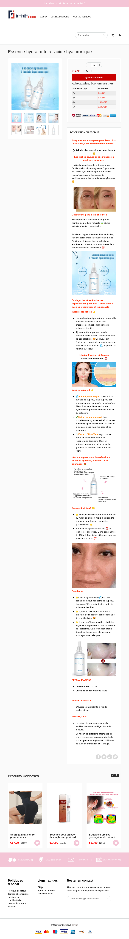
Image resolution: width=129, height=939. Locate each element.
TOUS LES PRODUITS (59, 17)
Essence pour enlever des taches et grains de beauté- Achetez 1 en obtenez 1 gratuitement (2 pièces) (36, 836)
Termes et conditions (18, 894)
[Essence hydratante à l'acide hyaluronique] (35, 86)
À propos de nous (46, 890)
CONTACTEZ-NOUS (82, 17)
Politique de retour (17, 890)
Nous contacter (45, 893)
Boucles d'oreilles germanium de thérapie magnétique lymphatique (76, 836)
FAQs (40, 887)
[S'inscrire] (107, 898)
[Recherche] (104, 35)
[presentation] (113, 775)
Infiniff (75, 925)
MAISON (43, 17)
